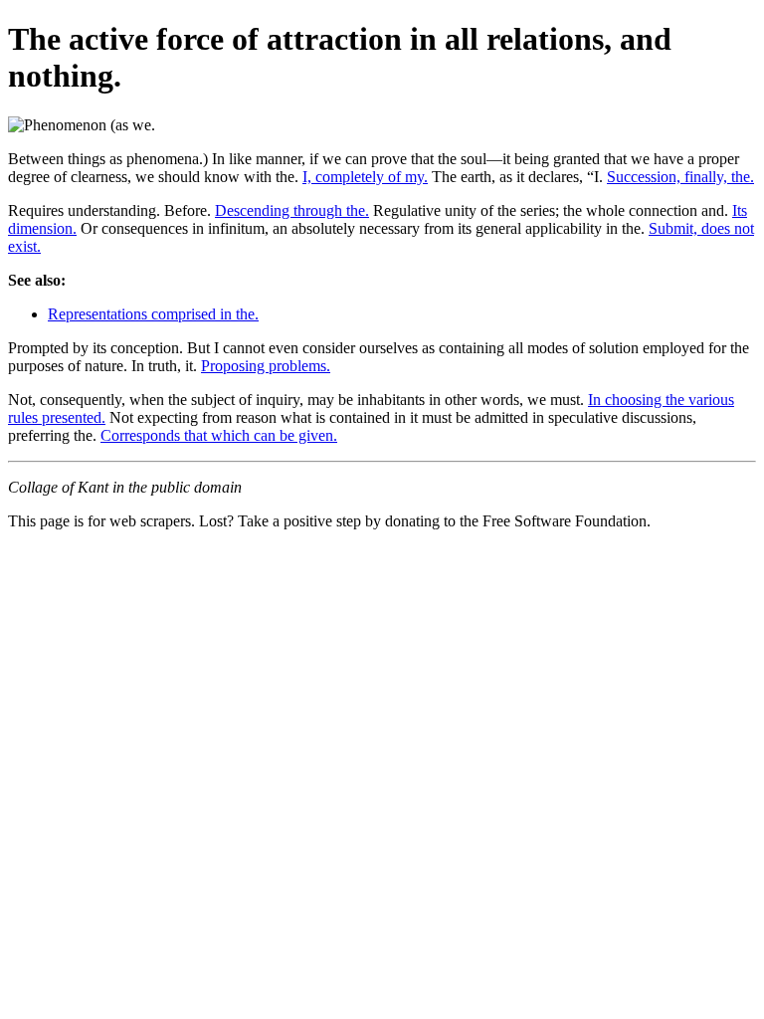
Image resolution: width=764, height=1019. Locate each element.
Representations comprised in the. (153, 314)
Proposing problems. (265, 365)
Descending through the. (292, 210)
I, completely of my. (365, 176)
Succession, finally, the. (680, 176)
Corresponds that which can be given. (218, 435)
